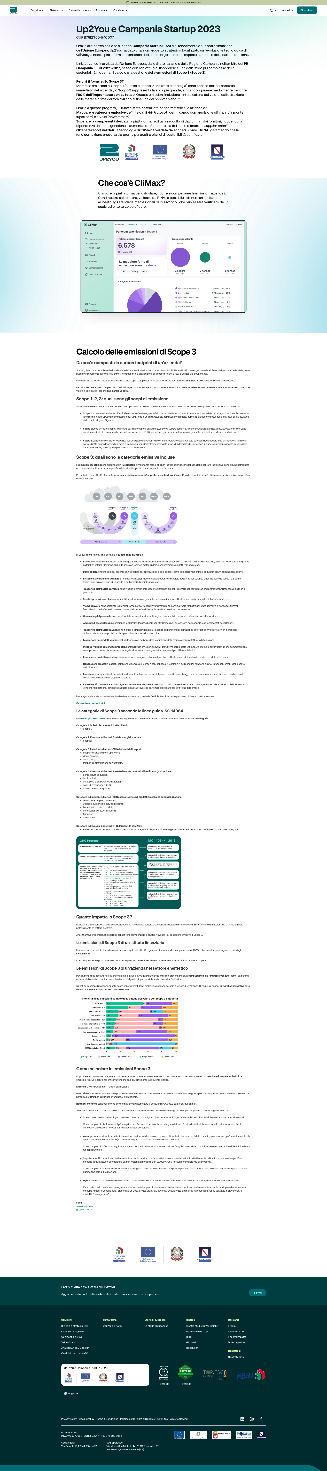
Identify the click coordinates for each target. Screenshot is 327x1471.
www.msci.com (84, 1206)
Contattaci (307, 10)
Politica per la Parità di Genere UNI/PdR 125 (144, 1418)
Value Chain (68, 1342)
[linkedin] (242, 1419)
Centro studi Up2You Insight (202, 1325)
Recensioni (192, 1347)
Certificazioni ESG (71, 1336)
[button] (37, 10)
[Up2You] (13, 10)
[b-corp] (163, 1372)
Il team (232, 1325)
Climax (103, 193)
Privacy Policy (69, 1418)
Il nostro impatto (237, 1336)
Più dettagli (163, 1383)
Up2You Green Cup (197, 1331)
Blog (188, 1336)
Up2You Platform (112, 1325)
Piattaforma (56, 10)
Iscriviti (257, 1292)
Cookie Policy (86, 1418)
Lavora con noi (236, 1331)
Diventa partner (237, 1342)
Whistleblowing (179, 1418)
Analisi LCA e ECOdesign (75, 1347)
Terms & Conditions (107, 1418)
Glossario (191, 1342)
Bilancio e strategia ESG (74, 1325)
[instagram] (251, 1419)
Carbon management (73, 1331)
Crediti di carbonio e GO (74, 1353)
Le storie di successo (156, 1325)
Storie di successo (80, 10)
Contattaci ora (236, 1357)
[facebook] (261, 1419)
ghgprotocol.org (84, 1209)
